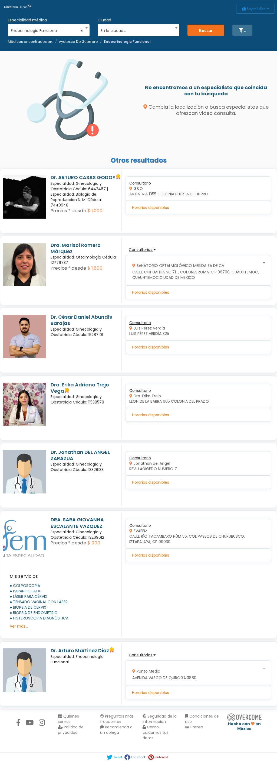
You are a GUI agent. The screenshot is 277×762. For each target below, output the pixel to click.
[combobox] (47, 29)
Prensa (196, 727)
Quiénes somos (68, 718)
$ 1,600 (95, 268)
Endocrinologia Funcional (127, 41)
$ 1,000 (95, 210)
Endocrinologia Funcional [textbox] (47, 30)
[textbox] (137, 29)
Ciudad (104, 20)
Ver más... (19, 626)
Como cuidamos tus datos (156, 732)
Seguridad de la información (160, 718)
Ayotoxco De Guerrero (78, 41)
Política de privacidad (71, 729)
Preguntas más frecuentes (117, 718)
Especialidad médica (27, 20)
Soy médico (256, 8)
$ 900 (93, 542)
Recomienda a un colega (116, 729)
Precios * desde (68, 210)
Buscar (206, 30)
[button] (242, 30)
